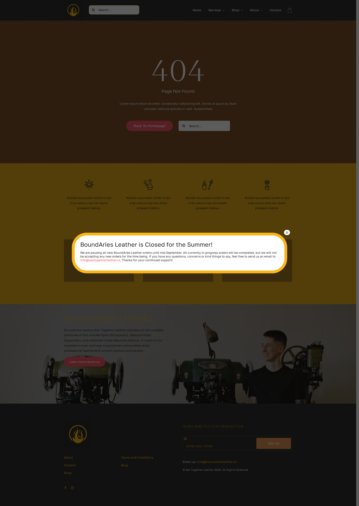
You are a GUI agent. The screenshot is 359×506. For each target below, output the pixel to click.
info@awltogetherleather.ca (100, 260)
